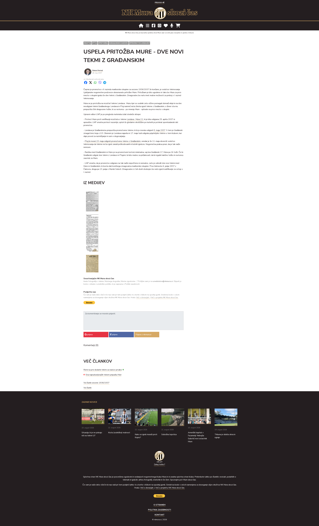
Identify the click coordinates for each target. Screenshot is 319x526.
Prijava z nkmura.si (143, 334)
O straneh (159, 504)
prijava (90, 334)
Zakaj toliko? (159, 464)
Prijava (158, 2)
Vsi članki (87, 387)
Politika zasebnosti (159, 509)
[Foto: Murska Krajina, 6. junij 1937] (92, 233)
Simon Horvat (97, 70)
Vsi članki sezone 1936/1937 (96, 382)
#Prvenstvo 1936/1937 (139, 43)
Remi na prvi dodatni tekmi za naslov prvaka (102, 369)
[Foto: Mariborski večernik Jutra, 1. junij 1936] (92, 201)
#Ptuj (94, 43)
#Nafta (87, 43)
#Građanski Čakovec (118, 43)
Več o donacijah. (143, 297)
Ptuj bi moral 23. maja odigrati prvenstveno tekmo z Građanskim (113, 141)
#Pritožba (103, 43)
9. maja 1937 (159, 130)
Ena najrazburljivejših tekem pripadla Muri (103, 374)
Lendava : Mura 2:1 (135, 119)
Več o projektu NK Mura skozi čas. (164, 297)
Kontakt (159, 514)
